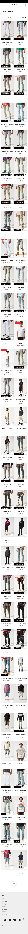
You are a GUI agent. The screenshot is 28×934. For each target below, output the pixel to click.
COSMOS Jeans (7, 511)
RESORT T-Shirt (21, 817)
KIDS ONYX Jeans (20, 539)
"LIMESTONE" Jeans (21, 205)
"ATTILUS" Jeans (7, 342)
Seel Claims (4, 909)
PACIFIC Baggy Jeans (20, 790)
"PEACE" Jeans (20, 178)
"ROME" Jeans (20, 97)
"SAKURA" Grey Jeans (7, 151)
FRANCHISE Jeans (7, 399)
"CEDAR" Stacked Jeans (21, 233)
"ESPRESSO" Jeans (7, 178)
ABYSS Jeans (21, 484)
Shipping (4, 904)
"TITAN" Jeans (7, 69)
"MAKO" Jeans (20, 314)
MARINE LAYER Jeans (7, 97)
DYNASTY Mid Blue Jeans (21, 735)
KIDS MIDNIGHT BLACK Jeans (7, 568)
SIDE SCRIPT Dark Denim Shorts (7, 735)
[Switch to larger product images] (23, 17)
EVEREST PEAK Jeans (7, 42)
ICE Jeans (20, 42)
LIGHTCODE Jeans (20, 567)
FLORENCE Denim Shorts (7, 872)
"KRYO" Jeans (20, 287)
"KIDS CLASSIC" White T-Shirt (21, 343)
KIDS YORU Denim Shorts (7, 539)
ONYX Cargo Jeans (21, 623)
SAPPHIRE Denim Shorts (7, 705)
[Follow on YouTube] (10, 925)
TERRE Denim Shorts (7, 763)
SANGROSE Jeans (7, 484)
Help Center (4, 911)
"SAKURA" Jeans (21, 69)
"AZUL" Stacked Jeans (20, 124)
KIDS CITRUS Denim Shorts (7, 429)
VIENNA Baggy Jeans (7, 844)
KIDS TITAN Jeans (7, 457)
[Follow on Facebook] (2, 925)
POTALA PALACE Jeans (21, 151)
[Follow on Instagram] (6, 925)
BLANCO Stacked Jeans (7, 260)
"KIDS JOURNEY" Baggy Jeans (7, 371)
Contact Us (4, 914)
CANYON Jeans (7, 287)
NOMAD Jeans (20, 370)
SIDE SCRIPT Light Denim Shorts (20, 706)
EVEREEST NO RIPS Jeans (7, 790)
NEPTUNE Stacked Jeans (7, 678)
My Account (4, 898)
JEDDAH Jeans (20, 596)
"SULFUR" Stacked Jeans (7, 124)
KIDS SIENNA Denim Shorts (21, 429)
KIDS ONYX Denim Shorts (20, 400)
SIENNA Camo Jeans (7, 205)
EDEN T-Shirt (21, 763)
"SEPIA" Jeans (7, 314)
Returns (3, 906)
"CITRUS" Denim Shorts (21, 260)
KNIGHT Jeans (7, 596)
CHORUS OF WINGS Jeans (7, 651)
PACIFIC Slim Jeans (7, 817)
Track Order (4, 901)
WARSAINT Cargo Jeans (7, 623)
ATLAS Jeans (21, 457)
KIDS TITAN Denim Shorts (20, 873)
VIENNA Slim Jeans (21, 844)
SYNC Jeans (21, 511)
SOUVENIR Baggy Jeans (21, 651)
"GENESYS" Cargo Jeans (7, 233)
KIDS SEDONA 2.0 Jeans (21, 678)
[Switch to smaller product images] (25, 17)
